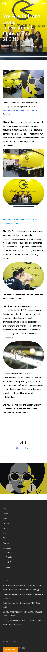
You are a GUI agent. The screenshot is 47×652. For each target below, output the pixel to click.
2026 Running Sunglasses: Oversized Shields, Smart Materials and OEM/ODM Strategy (22, 587)
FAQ (5, 533)
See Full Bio (22, 448)
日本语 (8, 562)
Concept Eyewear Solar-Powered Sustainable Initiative (23, 596)
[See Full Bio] (29, 448)
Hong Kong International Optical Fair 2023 (21, 110)
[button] (43, 3)
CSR (5, 538)
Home (5, 514)
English (8, 552)
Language (7, 548)
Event (15, 49)
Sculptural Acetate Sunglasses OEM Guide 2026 (21, 605)
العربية (8, 567)
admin (8, 46)
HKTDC (11, 114)
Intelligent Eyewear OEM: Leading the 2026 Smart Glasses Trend (22, 622)
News (5, 528)
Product (6, 523)
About (5, 518)
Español (8, 557)
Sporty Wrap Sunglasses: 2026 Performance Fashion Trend (22, 614)
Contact (6, 543)
